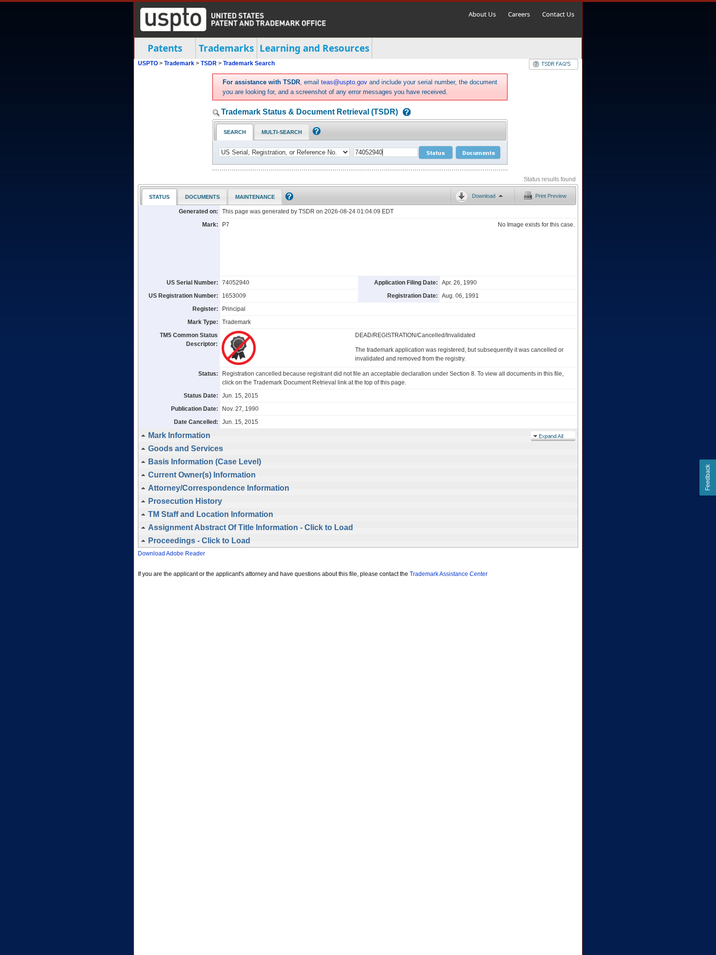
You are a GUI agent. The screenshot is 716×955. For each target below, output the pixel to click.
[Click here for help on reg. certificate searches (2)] (315, 133)
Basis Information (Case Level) (204, 462)
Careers (519, 14)
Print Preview (550, 196)
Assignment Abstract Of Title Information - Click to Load (250, 527)
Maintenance (255, 197)
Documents (202, 197)
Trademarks (226, 48)
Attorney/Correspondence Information (218, 488)
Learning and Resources (314, 48)
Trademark (179, 63)
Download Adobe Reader (171, 553)
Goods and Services (185, 448)
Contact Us (558, 14)
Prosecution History (185, 501)
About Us (482, 14)
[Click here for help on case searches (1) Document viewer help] (404, 112)
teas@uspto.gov (344, 82)
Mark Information (179, 435)
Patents (165, 48)
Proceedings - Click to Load (199, 540)
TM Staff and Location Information (210, 514)
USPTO (148, 63)
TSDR (209, 63)
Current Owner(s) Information (202, 475)
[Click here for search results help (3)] (288, 198)
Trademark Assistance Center (449, 574)
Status (159, 197)
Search (235, 132)
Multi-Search (282, 132)
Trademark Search (249, 63)
